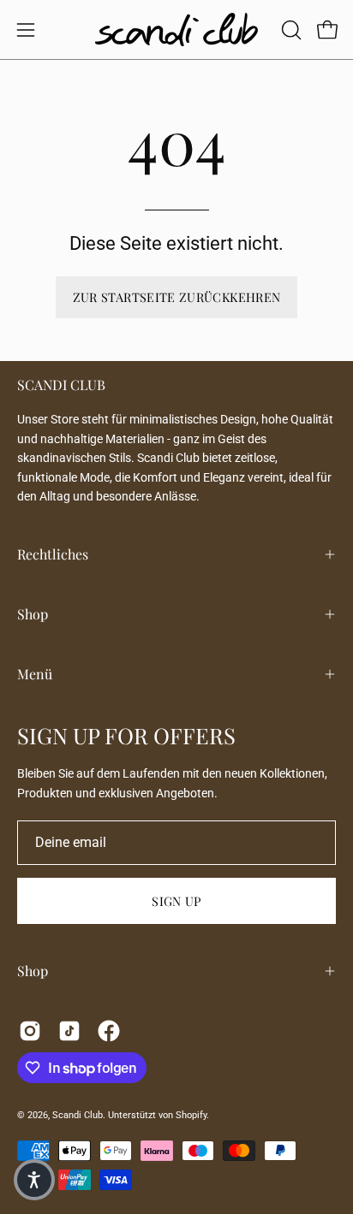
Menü (34, 674)
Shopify (191, 1115)
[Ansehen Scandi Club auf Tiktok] (69, 1031)
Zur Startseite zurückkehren (177, 296)
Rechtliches (52, 554)
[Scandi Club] (176, 29)
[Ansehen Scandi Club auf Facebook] (109, 1031)
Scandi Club (77, 1115)
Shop (32, 614)
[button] (290, 30)
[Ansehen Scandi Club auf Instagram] (30, 1031)
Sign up (176, 900)
